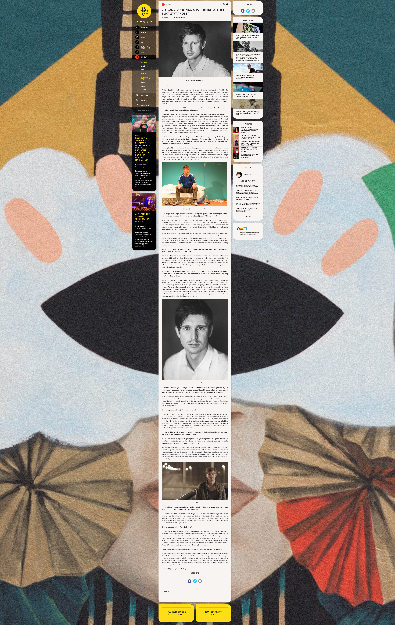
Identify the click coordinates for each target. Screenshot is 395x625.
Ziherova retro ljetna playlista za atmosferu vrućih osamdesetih (247, 210)
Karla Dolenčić (249, 175)
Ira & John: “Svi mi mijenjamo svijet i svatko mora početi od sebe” (248, 204)
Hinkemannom (222, 292)
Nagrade (144, 100)
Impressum (145, 105)
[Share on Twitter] (195, 582)
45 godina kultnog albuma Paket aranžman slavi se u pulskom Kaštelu (250, 143)
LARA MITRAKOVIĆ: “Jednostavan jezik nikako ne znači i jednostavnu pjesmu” (250, 130)
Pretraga (144, 95)
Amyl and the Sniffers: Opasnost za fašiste (142, 218)
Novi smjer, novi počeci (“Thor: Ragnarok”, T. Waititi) (247, 198)
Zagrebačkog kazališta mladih (193, 92)
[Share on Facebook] (189, 582)
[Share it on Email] (200, 582)
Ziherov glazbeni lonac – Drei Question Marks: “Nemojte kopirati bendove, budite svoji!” (247, 192)
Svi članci (248, 217)
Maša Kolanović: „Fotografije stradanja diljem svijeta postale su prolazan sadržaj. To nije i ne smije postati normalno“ (143, 147)
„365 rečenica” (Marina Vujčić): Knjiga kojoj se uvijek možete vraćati (250, 137)
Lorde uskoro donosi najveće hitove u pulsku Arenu (249, 149)
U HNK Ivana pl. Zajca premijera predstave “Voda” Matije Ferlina (247, 186)
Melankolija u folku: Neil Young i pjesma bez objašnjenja (249, 155)
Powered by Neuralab (144, 110)
